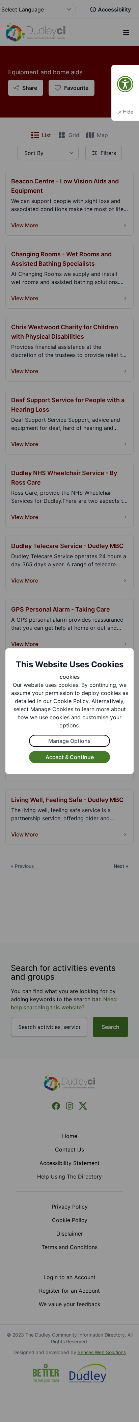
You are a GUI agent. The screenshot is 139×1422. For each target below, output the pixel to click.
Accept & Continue (70, 757)
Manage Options (69, 741)
